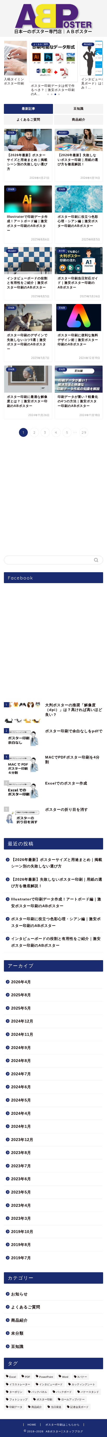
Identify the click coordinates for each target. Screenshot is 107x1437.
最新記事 (28, 108)
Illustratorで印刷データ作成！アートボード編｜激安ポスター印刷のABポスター (56, 902)
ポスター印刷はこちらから (62, 1424)
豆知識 (78, 108)
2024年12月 (22, 1021)
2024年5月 (21, 1100)
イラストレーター (19, 1384)
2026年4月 (21, 982)
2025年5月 (21, 1008)
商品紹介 (78, 119)
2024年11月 (22, 1034)
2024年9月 (21, 1047)
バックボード (64, 1391)
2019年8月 (21, 1244)
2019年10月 (22, 1231)
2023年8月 (21, 1152)
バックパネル (39, 1391)
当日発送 (56, 1407)
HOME (32, 1424)
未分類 (17, 1333)
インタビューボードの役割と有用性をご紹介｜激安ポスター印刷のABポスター (56, 942)
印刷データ (15, 1407)
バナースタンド (90, 1391)
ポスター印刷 (44, 1399)
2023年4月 (21, 1205)
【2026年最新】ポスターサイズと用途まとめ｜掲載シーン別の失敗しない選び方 (56, 863)
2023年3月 (21, 1218)
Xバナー (82, 1376)
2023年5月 (21, 1192)
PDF (27, 1376)
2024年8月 (21, 1060)
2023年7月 (21, 1166)
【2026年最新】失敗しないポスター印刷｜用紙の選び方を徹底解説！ (56, 883)
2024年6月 (21, 1087)
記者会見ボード (79, 1407)
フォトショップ (18, 1399)
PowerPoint (46, 1376)
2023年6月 (21, 1179)
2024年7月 (21, 1074)
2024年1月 (21, 1126)
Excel (12, 1376)
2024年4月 (21, 1113)
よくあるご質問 (28, 119)
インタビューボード (51, 1384)
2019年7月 (21, 1258)
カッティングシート (83, 1384)
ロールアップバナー (73, 1399)
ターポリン (15, 1391)
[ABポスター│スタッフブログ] (54, 32)
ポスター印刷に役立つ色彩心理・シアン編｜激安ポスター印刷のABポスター (56, 922)
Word (65, 1376)
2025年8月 (21, 995)
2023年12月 (22, 1139)
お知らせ (19, 1294)
